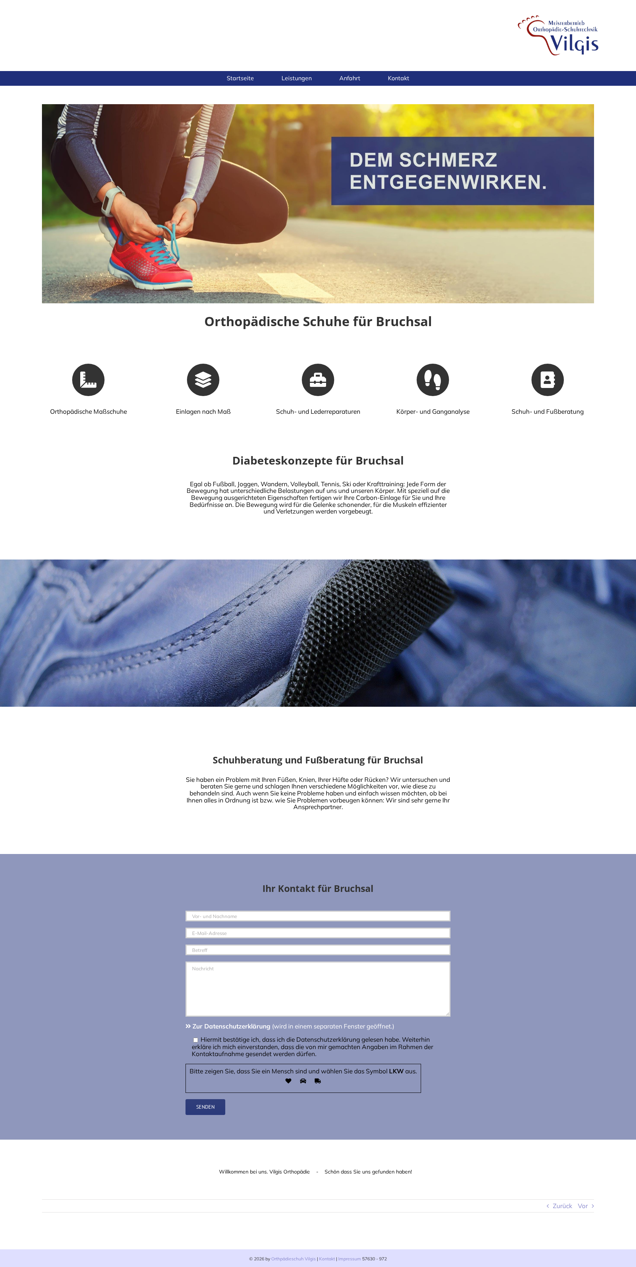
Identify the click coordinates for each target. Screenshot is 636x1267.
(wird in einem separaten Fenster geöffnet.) (293, 1026)
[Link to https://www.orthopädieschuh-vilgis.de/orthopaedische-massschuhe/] (88, 380)
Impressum (349, 1258)
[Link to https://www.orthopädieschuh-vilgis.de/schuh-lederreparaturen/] (318, 380)
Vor (583, 1206)
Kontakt (327, 1258)
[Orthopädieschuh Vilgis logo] (559, 14)
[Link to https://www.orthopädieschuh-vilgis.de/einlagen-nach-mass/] (203, 380)
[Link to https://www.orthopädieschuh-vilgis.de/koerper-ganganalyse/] (433, 380)
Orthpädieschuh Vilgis (293, 1258)
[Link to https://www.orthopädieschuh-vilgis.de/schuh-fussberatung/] (547, 380)
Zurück (562, 1206)
